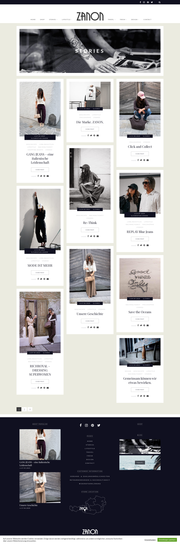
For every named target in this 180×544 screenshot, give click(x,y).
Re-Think (90, 222)
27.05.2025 (26, 468)
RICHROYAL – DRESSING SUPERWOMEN (40, 370)
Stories (52, 19)
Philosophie (85, 117)
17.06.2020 (26, 508)
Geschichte (31, 144)
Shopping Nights (35, 150)
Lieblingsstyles (46, 144)
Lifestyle (66, 19)
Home (33, 19)
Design (134, 19)
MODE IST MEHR (40, 265)
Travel (111, 19)
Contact (147, 19)
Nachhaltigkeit (45, 147)
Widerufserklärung (90, 483)
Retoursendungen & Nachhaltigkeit (90, 480)
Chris (97, 108)
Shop (42, 19)
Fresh (122, 19)
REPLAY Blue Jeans (140, 231)
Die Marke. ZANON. (90, 122)
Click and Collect (140, 146)
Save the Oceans (139, 312)
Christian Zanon (40, 138)
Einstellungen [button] (150, 540)
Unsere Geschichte (90, 314)
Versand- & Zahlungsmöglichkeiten (90, 476)
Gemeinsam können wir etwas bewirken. (140, 380)
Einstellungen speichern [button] (167, 540)
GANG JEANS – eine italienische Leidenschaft (40, 158)
